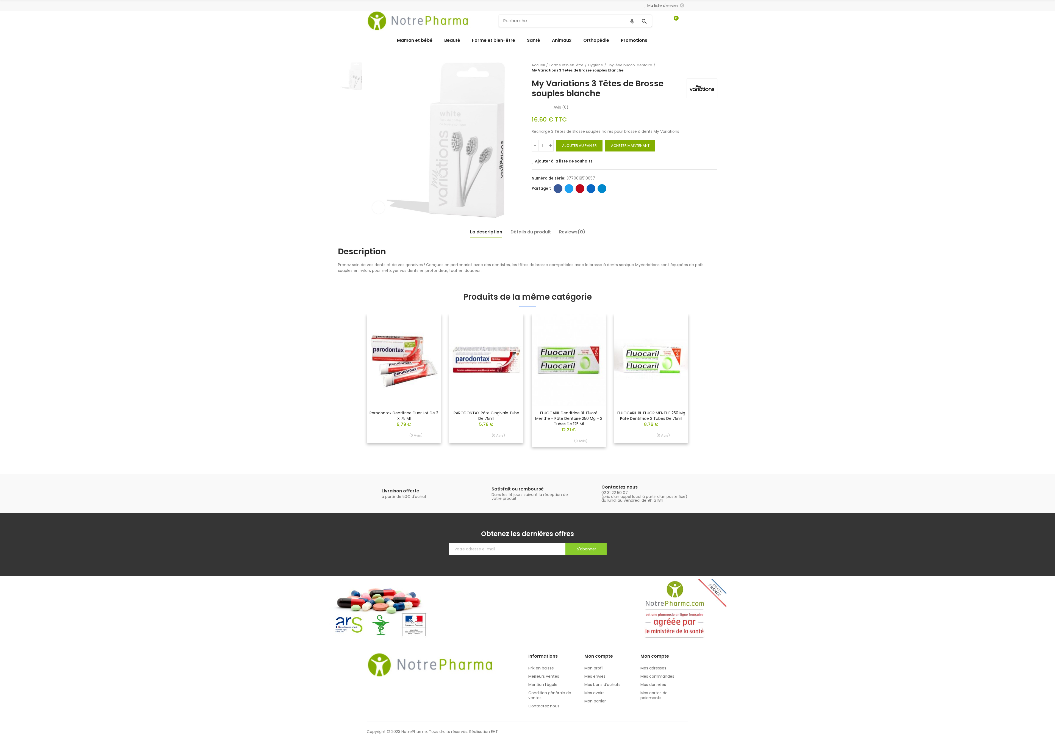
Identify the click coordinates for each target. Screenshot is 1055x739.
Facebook (558, 188)
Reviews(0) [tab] (572, 232)
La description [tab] (486, 232)
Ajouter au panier (579, 145)
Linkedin (591, 188)
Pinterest (580, 188)
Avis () (561, 107)
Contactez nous (619, 487)
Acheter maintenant (630, 145)
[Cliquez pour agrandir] (378, 207)
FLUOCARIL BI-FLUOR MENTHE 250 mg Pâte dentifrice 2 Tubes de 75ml (651, 415)
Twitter (569, 188)
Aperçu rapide (427, 334)
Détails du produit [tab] (530, 232)
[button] (352, 384)
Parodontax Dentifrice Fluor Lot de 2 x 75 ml (404, 415)
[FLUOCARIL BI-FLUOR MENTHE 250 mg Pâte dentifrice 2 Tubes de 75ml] (651, 360)
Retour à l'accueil (706, 67)
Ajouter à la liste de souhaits (564, 161)
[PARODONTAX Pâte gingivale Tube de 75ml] (486, 360)
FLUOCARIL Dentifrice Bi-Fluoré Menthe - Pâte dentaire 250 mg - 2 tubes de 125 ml (568, 418)
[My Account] (685, 21)
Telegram (602, 188)
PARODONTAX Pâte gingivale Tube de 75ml (486, 415)
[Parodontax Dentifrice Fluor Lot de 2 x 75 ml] (404, 360)
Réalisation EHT (483, 731)
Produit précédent (699, 67)
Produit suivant (713, 67)
